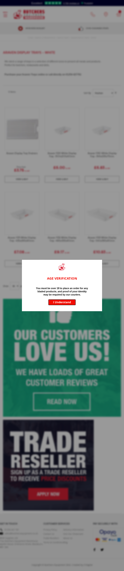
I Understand (62, 302)
